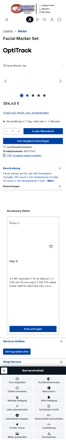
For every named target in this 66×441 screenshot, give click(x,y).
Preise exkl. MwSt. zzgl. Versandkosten (26, 112)
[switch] (17, 380)
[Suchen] (37, 19)
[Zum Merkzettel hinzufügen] (51, 246)
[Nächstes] (60, 81)
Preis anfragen (33, 328)
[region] (33, 81)
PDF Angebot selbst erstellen (24, 155)
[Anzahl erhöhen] (19, 131)
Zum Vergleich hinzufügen (33, 141)
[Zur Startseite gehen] (33, 9)
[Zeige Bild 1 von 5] (21, 95)
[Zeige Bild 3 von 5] (33, 95)
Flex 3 (14, 261)
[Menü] (6, 19)
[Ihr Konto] (52, 19)
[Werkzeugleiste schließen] (4, 371)
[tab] (32, 174)
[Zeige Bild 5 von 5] (44, 95)
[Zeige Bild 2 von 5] (27, 95)
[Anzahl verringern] (6, 131)
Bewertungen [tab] (11, 186)
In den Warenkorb (43, 131)
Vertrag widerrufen (17, 351)
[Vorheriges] (5, 81)
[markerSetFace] (33, 81)
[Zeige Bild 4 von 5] (38, 95)
